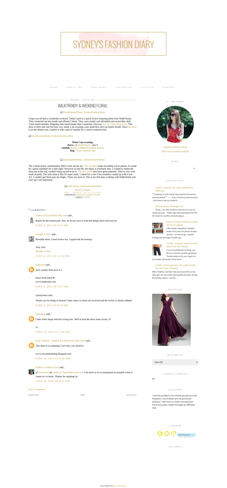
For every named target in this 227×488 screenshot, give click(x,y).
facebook (77, 193)
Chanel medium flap (85, 150)
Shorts (86, 189)
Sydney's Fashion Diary (113, 44)
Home (54, 87)
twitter (87, 193)
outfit (87, 197)
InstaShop (124, 87)
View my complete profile (175, 151)
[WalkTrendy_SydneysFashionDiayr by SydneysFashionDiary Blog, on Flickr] (83, 186)
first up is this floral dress (115, 124)
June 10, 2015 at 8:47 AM (53, 381)
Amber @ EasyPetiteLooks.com (51, 215)
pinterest (97, 193)
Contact (169, 87)
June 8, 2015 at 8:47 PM (52, 225)
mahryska (40, 264)
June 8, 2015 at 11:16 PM (52, 256)
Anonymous (44, 372)
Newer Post (34, 394)
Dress (78, 189)
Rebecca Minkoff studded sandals (87, 147)
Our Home (99, 87)
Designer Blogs (120, 486)
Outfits (147, 87)
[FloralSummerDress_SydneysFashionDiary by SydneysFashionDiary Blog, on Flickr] (82, 112)
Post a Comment (37, 389)
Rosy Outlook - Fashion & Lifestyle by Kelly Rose (60, 340)
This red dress (90, 166)
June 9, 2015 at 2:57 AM (52, 286)
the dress (132, 127)
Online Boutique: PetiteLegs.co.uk (169, 206)
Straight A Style (43, 234)
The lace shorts (85, 171)
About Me (74, 87)
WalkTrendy (84, 145)
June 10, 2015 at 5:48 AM (53, 332)
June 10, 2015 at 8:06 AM (53, 358)
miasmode (40, 314)
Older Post (131, 394)
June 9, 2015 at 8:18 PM (52, 305)
